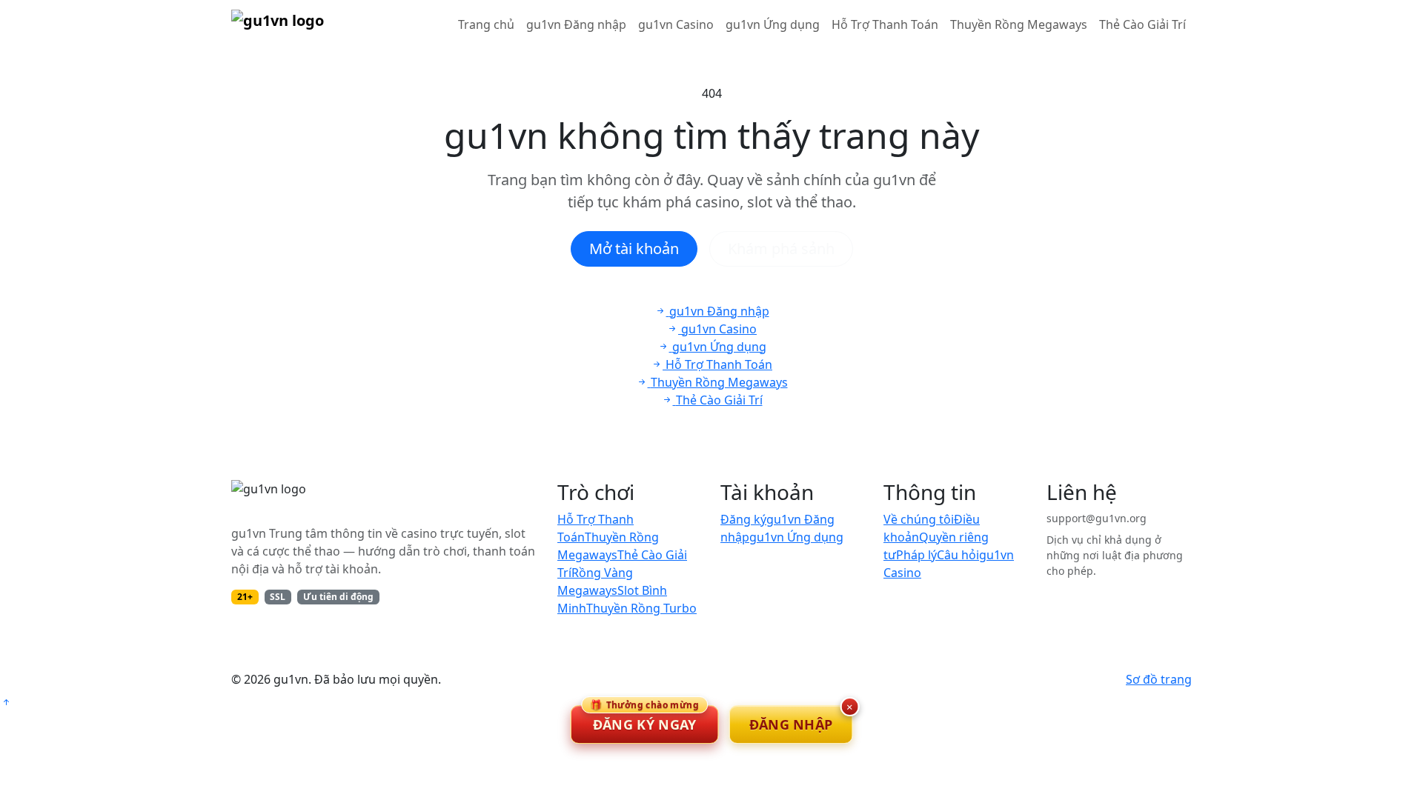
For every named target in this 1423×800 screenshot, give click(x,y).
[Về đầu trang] (6, 702)
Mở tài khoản (634, 249)
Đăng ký (743, 519)
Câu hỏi (958, 555)
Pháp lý (916, 555)
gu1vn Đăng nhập (576, 24)
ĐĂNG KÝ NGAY (644, 719)
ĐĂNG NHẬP (791, 724)
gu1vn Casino (676, 24)
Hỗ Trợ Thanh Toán (885, 24)
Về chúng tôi (918, 519)
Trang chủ (486, 24)
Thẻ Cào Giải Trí (1142, 24)
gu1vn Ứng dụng (773, 24)
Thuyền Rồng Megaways (1018, 24)
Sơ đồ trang (1159, 679)
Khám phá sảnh (781, 249)
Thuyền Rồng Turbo (641, 608)
